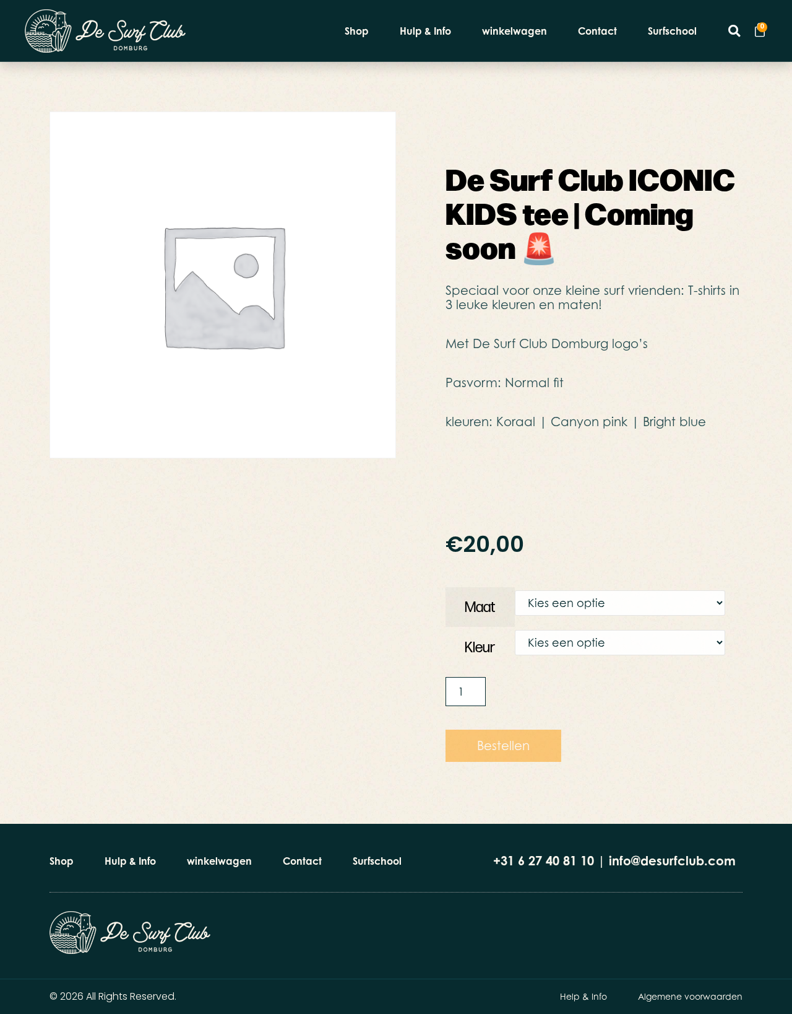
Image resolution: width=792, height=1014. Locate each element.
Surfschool (672, 31)
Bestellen (503, 745)
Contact (597, 31)
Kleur (480, 648)
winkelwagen (514, 31)
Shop (357, 31)
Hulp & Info (425, 31)
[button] (733, 31)
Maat (480, 607)
